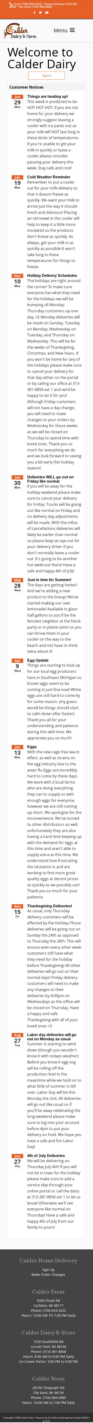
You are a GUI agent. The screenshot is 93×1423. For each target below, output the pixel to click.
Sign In (46, 75)
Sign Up (48, 1269)
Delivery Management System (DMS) (70, 1417)
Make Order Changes (48, 1274)
